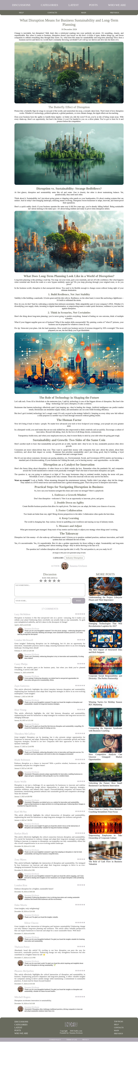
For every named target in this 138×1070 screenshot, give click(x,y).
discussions (21, 5)
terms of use (71, 1039)
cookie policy (55, 1039)
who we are (117, 5)
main (83, 13)
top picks (118, 1021)
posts (93, 5)
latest (73, 5)
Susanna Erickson (76, 1033)
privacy (85, 1039)
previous (114, 13)
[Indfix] (71, 1024)
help (21, 13)
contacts (52, 13)
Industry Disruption (74, 558)
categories (49, 5)
